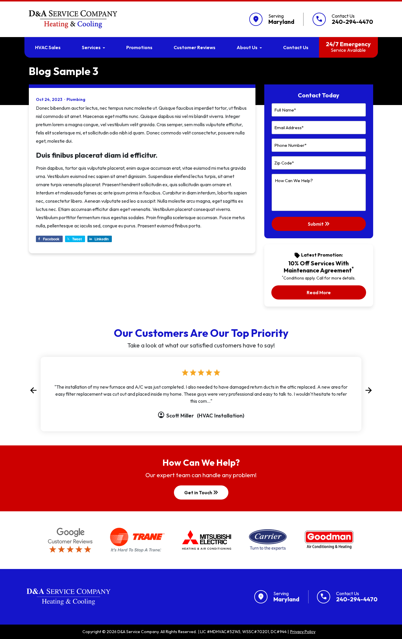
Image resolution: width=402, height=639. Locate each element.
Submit (319, 224)
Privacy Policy (302, 631)
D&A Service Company (138, 631)
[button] (33, 390)
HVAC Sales (48, 47)
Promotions (139, 47)
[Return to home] (68, 597)
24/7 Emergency (348, 46)
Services (91, 47)
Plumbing (76, 99)
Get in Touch (201, 492)
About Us (247, 47)
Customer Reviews (194, 47)
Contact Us (295, 47)
